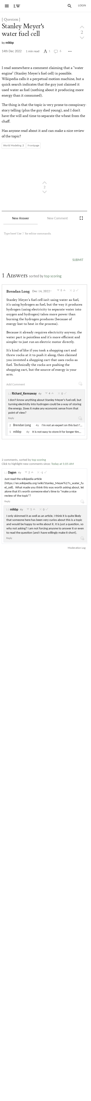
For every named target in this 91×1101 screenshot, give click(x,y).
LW (17, 6)
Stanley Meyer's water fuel (23, 30)
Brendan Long (18, 292)
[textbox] (44, 237)
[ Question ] (11, 19)
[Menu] (7, 6)
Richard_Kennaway (24, 393)
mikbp (10, 43)
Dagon (12, 472)
